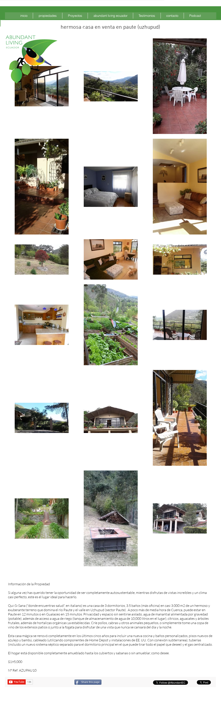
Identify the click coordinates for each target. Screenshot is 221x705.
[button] (47, 16)
